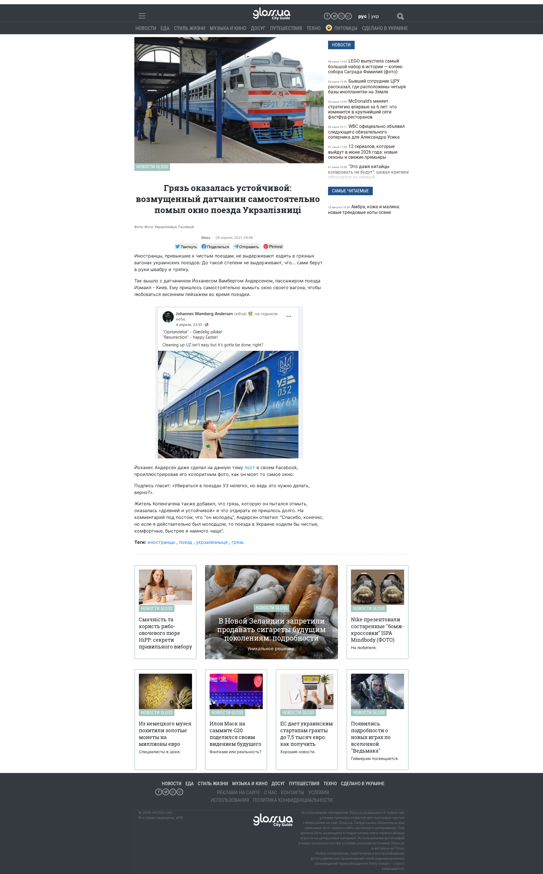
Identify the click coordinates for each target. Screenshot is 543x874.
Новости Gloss (152, 166)
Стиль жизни (189, 28)
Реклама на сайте (238, 792)
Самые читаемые (350, 191)
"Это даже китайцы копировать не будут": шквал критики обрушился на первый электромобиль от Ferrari (368, 174)
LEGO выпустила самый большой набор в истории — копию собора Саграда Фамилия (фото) (365, 66)
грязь (238, 542)
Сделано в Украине (385, 28)
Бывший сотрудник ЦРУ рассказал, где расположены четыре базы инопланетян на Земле (367, 86)
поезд (185, 542)
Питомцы (345, 28)
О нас (270, 792)
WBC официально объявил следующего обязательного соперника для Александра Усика (366, 132)
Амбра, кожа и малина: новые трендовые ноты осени (364, 209)
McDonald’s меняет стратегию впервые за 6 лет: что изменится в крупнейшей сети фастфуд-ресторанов (362, 109)
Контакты (292, 792)
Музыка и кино (228, 28)
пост (250, 467)
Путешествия (286, 28)
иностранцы (161, 542)
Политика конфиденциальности (293, 800)
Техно (314, 28)
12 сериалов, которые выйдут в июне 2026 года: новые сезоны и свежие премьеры (362, 152)
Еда (165, 28)
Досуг (258, 28)
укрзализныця (212, 542)
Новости (145, 28)
